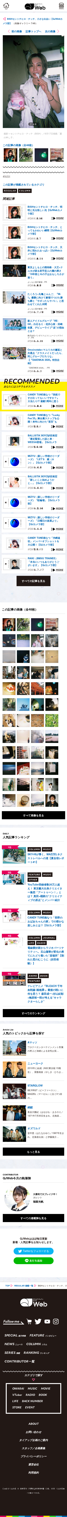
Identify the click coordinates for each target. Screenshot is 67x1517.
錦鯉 (30, 1107)
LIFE (15, 1401)
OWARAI (18, 1389)
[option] (10, 155)
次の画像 (50, 31)
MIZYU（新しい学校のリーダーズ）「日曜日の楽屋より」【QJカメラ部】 (44, 521)
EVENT (30, 1407)
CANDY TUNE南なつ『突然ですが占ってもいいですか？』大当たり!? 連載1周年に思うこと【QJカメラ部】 (44, 398)
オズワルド (34, 1128)
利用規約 (33, 1473)
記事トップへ (33, 31)
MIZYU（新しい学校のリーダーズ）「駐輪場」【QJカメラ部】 (44, 500)
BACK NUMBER (32, 1401)
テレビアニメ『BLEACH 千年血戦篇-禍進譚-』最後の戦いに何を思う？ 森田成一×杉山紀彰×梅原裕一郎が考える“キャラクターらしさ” (46, 993)
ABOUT (33, 1424)
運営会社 (33, 1465)
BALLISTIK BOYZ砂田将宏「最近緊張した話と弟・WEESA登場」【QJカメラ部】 (42, 439)
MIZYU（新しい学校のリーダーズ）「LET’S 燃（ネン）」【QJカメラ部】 (44, 459)
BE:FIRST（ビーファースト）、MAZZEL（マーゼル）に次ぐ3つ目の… (45, 1094)
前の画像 (17, 31)
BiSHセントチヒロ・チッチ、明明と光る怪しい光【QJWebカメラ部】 (45, 210)
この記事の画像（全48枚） (18, 145)
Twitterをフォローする (36, 1251)
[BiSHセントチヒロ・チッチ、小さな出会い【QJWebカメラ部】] (9, 624)
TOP (7, 1285)
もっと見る (33, 1151)
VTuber (17, 1395)
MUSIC (32, 1389)
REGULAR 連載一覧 (23, 1285)
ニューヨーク (35, 1063)
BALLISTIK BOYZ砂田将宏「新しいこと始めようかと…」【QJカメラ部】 (42, 480)
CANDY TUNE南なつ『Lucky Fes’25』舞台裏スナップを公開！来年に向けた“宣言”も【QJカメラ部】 (44, 418)
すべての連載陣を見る (33, 1218)
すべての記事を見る (33, 581)
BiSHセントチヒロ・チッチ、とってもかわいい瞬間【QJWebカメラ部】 (45, 230)
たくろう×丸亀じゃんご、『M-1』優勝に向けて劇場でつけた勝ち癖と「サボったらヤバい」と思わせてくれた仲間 (46, 299)
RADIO (30, 1395)
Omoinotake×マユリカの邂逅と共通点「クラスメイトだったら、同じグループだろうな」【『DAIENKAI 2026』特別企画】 (46, 356)
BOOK (43, 1395)
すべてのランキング (33, 1013)
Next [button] (59, 1198)
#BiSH (6, 176)
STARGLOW (35, 1085)
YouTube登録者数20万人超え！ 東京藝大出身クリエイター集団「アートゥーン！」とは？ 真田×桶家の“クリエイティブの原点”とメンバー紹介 (45, 892)
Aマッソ (32, 1042)
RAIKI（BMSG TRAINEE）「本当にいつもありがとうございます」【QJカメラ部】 (43, 562)
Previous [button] (6, 1198)
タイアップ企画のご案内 (33, 1440)
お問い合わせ (33, 1432)
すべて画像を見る (33, 815)
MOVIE (45, 1389)
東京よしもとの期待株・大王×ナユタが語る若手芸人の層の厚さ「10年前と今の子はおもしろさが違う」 (46, 272)
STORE (16, 1407)
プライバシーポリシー (33, 1456)
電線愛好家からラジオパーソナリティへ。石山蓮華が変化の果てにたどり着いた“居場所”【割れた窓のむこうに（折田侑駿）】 (46, 955)
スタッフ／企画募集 (33, 1448)
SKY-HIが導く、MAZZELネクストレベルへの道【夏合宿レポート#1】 (46, 858)
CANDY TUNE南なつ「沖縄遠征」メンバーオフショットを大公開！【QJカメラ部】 (44, 541)
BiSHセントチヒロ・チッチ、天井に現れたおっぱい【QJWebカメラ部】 (45, 250)
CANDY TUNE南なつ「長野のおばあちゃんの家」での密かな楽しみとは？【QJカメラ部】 (46, 921)
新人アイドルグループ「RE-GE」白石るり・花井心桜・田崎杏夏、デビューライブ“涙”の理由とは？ (46, 326)
